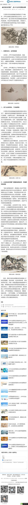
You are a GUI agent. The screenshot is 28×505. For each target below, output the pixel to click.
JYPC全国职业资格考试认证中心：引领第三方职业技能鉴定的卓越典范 (17, 446)
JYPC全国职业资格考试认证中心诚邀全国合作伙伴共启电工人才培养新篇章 (17, 322)
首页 (1, 4)
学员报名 (9, 476)
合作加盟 (14, 476)
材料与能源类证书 (16, 474)
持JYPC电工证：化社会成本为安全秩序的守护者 (15, 306)
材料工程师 (9, 474)
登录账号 (10, 460)
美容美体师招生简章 (9, 304)
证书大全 (23, 474)
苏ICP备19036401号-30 (21, 482)
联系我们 (18, 476)
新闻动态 (5, 4)
